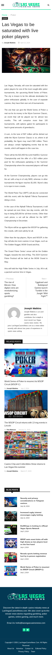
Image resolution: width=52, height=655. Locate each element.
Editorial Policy (40, 648)
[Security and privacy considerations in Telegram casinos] (11, 502)
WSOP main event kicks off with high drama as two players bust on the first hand (34, 541)
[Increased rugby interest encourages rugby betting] (11, 516)
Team (33, 651)
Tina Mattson (11, 430)
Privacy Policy (23, 651)
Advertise (19, 648)
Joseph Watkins (10, 43)
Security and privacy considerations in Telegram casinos (32, 500)
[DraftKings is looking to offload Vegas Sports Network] (11, 530)
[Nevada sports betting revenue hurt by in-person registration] (11, 557)
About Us (10, 648)
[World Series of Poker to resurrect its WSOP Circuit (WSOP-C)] (11, 571)
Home (4, 15)
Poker (13, 15)
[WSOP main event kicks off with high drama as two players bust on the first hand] (11, 543)
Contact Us (29, 648)
